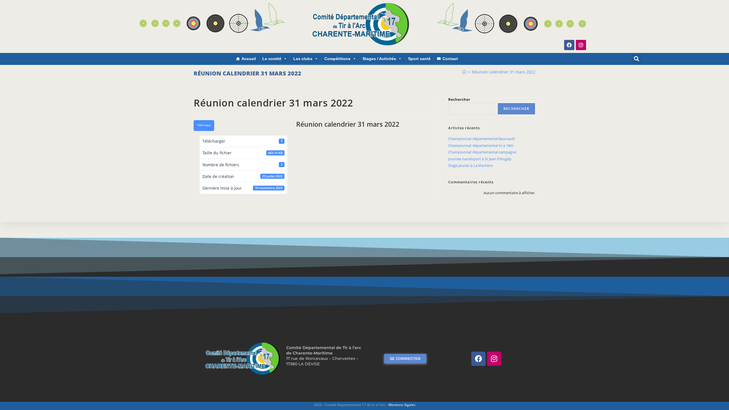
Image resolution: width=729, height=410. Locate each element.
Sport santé (419, 58)
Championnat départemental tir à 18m (480, 145)
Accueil (248, 58)
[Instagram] (581, 45)
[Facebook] (569, 45)
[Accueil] (464, 72)
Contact (450, 58)
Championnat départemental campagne (482, 152)
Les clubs (302, 58)
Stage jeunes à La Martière (470, 165)
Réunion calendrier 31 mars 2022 (503, 72)
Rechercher (459, 99)
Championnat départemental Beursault (481, 138)
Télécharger (204, 125)
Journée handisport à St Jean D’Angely (479, 158)
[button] (636, 58)
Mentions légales (401, 404)
